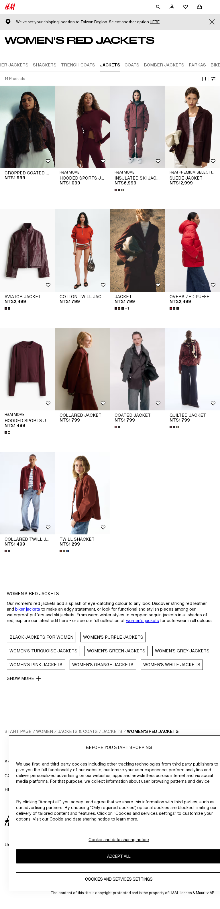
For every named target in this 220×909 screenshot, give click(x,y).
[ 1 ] (205, 78)
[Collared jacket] (82, 369)
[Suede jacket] (192, 127)
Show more (20, 678)
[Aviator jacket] (27, 250)
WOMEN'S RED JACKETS (152, 731)
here (155, 22)
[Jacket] (137, 250)
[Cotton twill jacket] (82, 250)
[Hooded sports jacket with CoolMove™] (82, 127)
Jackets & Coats (78, 731)
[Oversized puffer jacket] (192, 250)
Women (44, 731)
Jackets (112, 731)
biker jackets (27, 609)
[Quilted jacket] (192, 369)
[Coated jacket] (137, 369)
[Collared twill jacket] (27, 493)
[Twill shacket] (82, 493)
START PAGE (18, 731)
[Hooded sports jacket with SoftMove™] (27, 369)
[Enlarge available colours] (120, 189)
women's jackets (142, 620)
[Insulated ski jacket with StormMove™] (137, 127)
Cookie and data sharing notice (119, 839)
